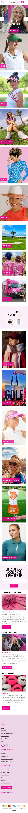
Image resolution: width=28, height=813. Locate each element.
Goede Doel (5, 708)
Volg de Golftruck (7, 667)
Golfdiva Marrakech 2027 (6, 761)
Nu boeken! (14, 30)
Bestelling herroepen (7, 787)
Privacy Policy (4, 777)
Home (2, 728)
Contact (3, 741)
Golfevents (3, 753)
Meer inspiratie (6, 627)
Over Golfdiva (4, 730)
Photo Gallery (4, 738)
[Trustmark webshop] (14, 745)
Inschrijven (14, 586)
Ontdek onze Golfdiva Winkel (12, 592)
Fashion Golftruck (5, 736)
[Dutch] (10, 2)
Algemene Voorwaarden (6, 769)
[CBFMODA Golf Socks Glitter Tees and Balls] (18, 322)
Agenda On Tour (4, 756)
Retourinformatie (5, 775)
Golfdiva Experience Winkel (7, 733)
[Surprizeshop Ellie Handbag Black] (10, 322)
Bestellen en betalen (5, 772)
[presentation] (3, 321)
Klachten (3, 780)
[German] (11, 2)
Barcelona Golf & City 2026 (7, 759)
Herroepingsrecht (5, 783)
